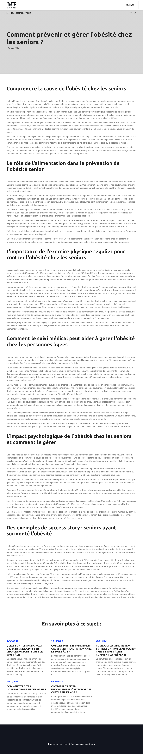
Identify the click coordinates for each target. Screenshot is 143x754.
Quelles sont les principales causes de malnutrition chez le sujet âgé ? (71, 648)
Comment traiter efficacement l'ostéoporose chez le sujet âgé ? (71, 689)
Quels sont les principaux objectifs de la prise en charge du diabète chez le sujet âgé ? (25, 650)
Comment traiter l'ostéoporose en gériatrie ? (26, 688)
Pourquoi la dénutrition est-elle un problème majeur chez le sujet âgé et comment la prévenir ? (116, 650)
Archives (130, 5)
